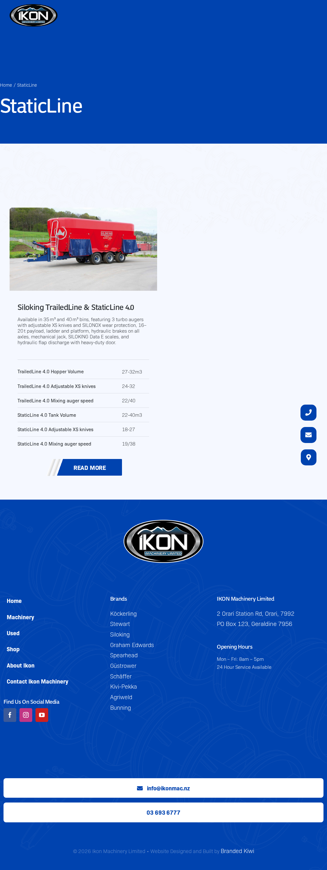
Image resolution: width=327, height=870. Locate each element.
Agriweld (121, 696)
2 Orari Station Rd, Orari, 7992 (255, 613)
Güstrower (123, 665)
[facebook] (10, 715)
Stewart (120, 623)
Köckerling (123, 613)
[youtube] (41, 715)
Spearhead (124, 655)
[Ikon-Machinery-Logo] (163, 523)
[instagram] (25, 715)
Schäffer (121, 676)
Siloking (120, 634)
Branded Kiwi (237, 850)
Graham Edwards (132, 644)
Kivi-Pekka (123, 686)
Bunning (120, 707)
